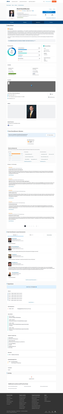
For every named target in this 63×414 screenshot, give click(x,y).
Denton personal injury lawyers (12, 388)
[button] (31, 86)
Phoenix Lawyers (21, 405)
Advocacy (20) (51, 154)
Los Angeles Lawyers (22, 398)
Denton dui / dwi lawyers (27, 386)
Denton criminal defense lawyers (12, 386)
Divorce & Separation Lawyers (36, 405)
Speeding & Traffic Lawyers (35, 408)
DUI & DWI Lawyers (34, 401)
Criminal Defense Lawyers (35, 399)
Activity (51, 22)
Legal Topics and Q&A (32, 1)
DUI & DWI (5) (27, 159)
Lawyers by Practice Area (23, 1)
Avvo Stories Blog (9, 402)
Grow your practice (48, 1)
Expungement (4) (34, 159)
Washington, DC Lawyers (22, 402)
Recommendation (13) (44, 156)
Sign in (54, 1)
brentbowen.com (12, 98)
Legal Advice (8, 399)
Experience (38, 22)
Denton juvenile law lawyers (44, 386)
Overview (12, 22)
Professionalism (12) (44, 159)
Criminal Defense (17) (28, 154)
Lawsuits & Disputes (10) (29, 156)
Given (31, 234)
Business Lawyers (34, 398)
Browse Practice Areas (10, 401)
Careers (45, 398)
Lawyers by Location (14, 1)
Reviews (24, 22)
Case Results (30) (44, 154)
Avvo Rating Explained (47, 401)
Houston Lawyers (21, 401)
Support (45, 399)
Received (15, 234)
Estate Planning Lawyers (35, 402)
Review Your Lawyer (9, 398)
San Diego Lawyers (22, 408)
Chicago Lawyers (21, 399)
